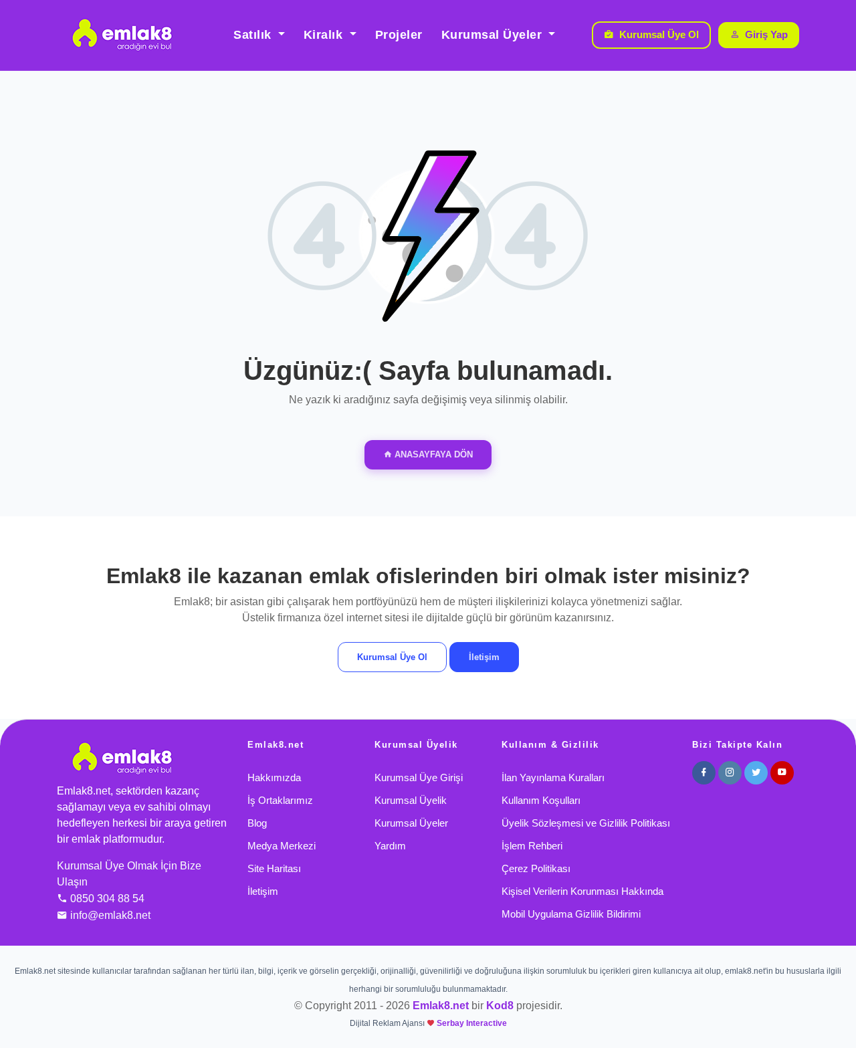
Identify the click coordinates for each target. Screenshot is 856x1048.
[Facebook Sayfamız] (704, 772)
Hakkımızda (274, 777)
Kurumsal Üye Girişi (418, 777)
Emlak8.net (441, 1005)
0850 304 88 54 (107, 898)
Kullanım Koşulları (541, 800)
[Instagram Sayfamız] (730, 772)
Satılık (254, 34)
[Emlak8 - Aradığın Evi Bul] (122, 35)
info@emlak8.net (110, 915)
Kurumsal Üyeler (493, 34)
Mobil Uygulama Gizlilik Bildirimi (571, 914)
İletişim (484, 657)
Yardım (390, 845)
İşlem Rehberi (532, 845)
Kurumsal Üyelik (410, 800)
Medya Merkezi (281, 845)
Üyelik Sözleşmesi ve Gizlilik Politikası (586, 823)
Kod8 (500, 1005)
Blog (257, 823)
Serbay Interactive (472, 1023)
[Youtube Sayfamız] (782, 772)
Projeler (399, 34)
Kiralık (325, 34)
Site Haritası (274, 868)
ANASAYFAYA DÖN (432, 454)
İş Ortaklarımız (280, 800)
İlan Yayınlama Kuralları (553, 777)
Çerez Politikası (536, 868)
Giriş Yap (766, 34)
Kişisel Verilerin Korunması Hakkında (582, 891)
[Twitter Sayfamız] (756, 772)
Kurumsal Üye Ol (659, 34)
